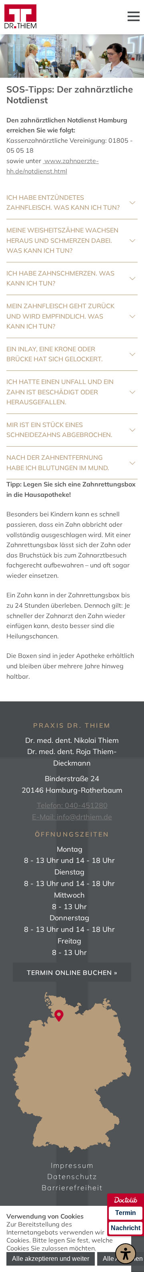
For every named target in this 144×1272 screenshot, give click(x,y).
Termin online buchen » (72, 973)
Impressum (72, 1165)
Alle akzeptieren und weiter (50, 1258)
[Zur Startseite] (20, 17)
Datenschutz (72, 1176)
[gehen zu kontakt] (59, 1014)
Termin (125, 1212)
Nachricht (125, 1228)
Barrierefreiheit (72, 1187)
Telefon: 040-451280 (72, 805)
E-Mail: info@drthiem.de (72, 816)
